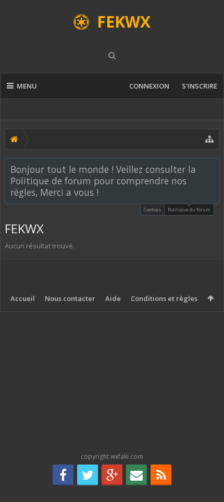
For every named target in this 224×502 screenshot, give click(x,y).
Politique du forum (189, 209)
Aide (113, 298)
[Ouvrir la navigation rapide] (209, 139)
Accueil (22, 298)
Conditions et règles (164, 298)
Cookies (152, 209)
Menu (27, 86)
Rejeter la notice (212, 169)
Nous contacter (70, 298)
